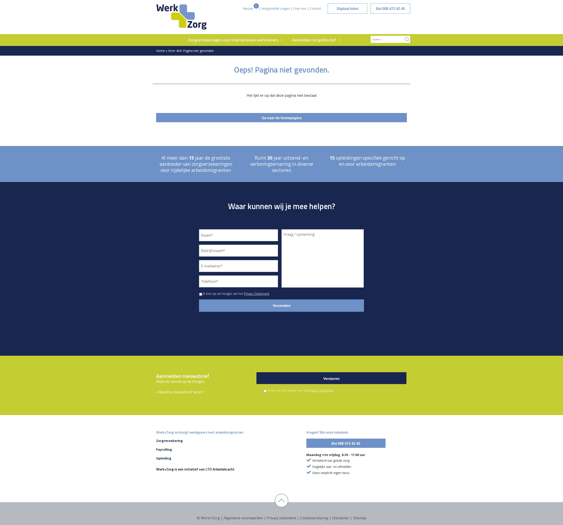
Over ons (299, 8)
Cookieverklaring (314, 518)
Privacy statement (281, 518)
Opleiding (163, 458)
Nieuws (248, 8)
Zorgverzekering (169, 441)
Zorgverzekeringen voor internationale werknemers (233, 40)
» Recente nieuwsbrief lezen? (180, 392)
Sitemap (359, 518)
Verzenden (282, 306)
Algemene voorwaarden (243, 518)
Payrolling (164, 449)
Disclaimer (340, 518)
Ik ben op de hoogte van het (236, 294)
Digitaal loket (347, 9)
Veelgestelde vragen (275, 8)
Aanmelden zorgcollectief (314, 40)
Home (160, 51)
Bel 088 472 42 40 (390, 9)
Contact (315, 8)
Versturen (331, 379)
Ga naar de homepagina (282, 118)
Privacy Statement (256, 294)
